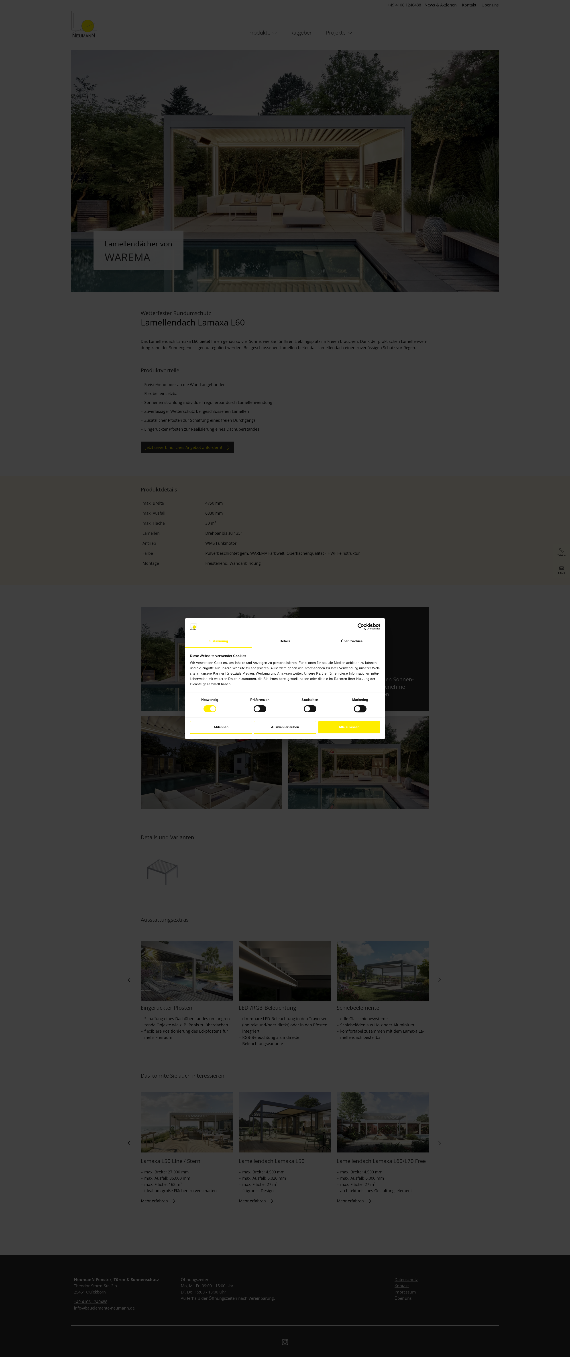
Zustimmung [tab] (218, 641)
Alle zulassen (349, 727)
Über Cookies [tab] (351, 641)
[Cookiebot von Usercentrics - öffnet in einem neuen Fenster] (360, 626)
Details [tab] (285, 641)
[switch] (260, 708)
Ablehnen (221, 727)
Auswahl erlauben (285, 727)
